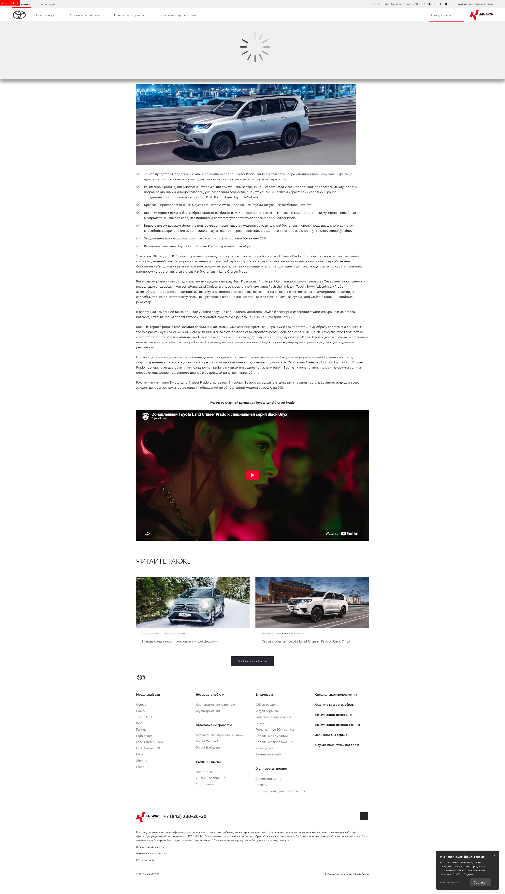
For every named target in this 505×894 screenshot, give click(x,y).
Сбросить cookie (145, 860)
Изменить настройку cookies (152, 853)
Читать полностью (450, 882)
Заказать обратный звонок (475, 4)
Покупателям (21, 4)
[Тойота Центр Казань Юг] (481, 15)
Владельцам (46, 4)
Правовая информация (150, 846)
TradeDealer (362, 874)
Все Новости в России (252, 661)
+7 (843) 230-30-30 (434, 4)
